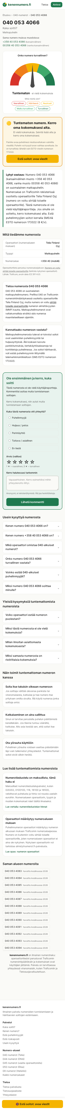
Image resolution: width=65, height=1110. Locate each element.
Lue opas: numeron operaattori (22, 851)
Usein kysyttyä (11, 1043)
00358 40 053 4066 (14, 45)
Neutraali (47, 103)
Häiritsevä (33, 103)
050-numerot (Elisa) (13, 1066)
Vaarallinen (19, 103)
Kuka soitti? (9, 1027)
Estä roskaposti (11, 1039)
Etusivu (6, 15)
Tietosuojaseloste (12, 1090)
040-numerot (20, 15)
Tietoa (44, 4)
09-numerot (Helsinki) (14, 1070)
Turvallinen (43, 108)
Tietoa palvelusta (12, 1086)
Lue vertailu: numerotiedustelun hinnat (26, 806)
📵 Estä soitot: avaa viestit (33, 1104)
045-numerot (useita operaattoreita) (22, 1062)
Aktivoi (56, 4)
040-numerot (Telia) (13, 1055)
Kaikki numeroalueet (14, 1074)
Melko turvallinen (25, 108)
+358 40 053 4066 (14, 41)
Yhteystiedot (9, 1094)
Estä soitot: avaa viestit (33, 159)
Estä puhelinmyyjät (13, 1035)
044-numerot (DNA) (13, 1058)
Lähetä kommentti (32, 502)
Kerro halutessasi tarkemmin (21, 472)
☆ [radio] (9, 461)
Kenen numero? (11, 1031)
